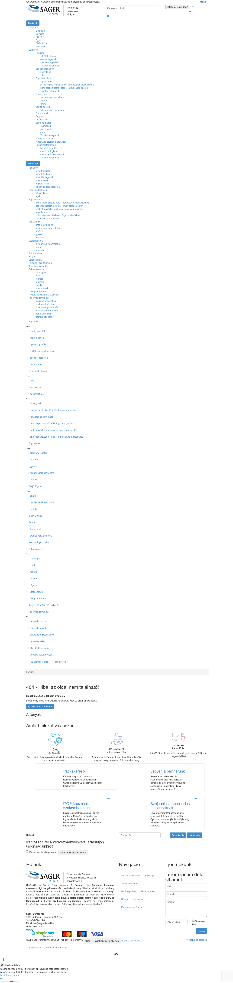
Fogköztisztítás (43, 78)
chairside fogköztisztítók (52, 154)
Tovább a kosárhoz (9, 975)
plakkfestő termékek (39, 647)
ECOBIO (40, 37)
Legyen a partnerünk (167, 771)
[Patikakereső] (108, 765)
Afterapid (40, 46)
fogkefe (33, 571)
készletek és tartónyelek (41, 416)
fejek (42, 75)
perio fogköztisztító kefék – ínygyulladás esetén (64, 87)
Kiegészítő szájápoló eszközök (51, 141)
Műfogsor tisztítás (44, 138)
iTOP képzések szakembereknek (77, 805)
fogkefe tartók (36, 337)
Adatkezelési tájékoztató (107, 940)
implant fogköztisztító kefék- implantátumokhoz (53, 410)
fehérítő (44, 100)
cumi (42, 132)
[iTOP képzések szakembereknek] (108, 798)
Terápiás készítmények (40, 535)
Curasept (33, 27)
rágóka (33, 585)
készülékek (46, 71)
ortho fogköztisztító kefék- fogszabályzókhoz (51, 423)
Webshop (33, 163)
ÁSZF (88, 940)
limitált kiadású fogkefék (41, 351)
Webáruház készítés (196, 939)
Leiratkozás (194, 835)
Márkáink (32, 23)
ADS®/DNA (41, 43)
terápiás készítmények (40, 654)
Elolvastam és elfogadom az (57, 852)
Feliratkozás (178, 835)
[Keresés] (108, 16)
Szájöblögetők (43, 106)
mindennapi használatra (52, 97)
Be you (39, 116)
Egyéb (39, 40)
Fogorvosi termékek (46, 144)
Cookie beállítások (131, 940)
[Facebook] (3, 959)
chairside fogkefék (49, 151)
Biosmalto (40, 30)
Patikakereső (74, 771)
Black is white (42, 113)
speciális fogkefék (49, 62)
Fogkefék (40, 52)
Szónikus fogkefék (45, 68)
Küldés (201, 931)
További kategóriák (49, 65)
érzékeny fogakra (38, 452)
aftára (32, 495)
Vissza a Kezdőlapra (41, 706)
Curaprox (33, 49)
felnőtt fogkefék (48, 56)
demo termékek (37, 641)
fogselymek (46, 81)
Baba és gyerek (43, 122)
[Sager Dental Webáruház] (52, 10)
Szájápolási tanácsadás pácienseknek (170, 805)
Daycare (40, 33)
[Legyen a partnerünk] (195, 765)
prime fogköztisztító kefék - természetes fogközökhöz (67, 84)
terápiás (33, 479)
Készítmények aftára (39, 542)
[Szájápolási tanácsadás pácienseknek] (195, 798)
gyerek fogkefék (48, 59)
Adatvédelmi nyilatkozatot (73, 852)
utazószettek (46, 129)
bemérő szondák (48, 148)
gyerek (43, 103)
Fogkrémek (41, 94)
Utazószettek (42, 119)
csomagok (45, 125)
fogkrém (33, 578)
